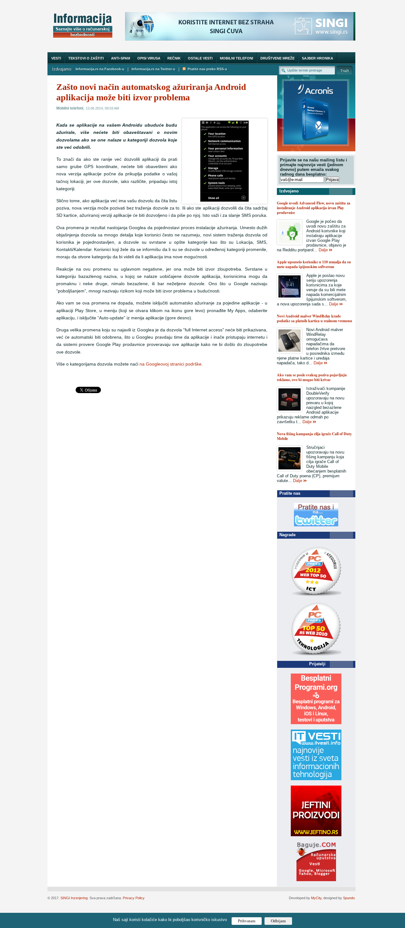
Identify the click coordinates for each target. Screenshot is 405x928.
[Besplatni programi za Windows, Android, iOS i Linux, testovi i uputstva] (316, 722)
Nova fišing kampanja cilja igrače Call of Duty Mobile (314, 436)
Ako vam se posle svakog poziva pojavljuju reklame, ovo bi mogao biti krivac (312, 377)
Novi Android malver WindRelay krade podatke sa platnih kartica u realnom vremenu (314, 318)
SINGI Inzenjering (74, 898)
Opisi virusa (148, 58)
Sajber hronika (317, 58)
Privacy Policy (134, 898)
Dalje (323, 250)
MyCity (316, 898)
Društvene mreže (277, 58)
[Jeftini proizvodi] (316, 834)
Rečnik (174, 58)
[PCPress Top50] (316, 595)
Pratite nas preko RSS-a (206, 69)
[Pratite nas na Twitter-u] (316, 525)
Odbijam (278, 921)
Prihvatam (246, 921)
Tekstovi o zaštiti (86, 58)
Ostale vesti (200, 58)
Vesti (56, 58)
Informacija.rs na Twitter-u (153, 69)
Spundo (349, 898)
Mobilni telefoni (236, 58)
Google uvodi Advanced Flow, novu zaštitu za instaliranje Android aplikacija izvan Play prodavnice (313, 207)
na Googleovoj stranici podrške (171, 364)
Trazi (344, 70)
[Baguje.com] (316, 879)
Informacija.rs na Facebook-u (100, 69)
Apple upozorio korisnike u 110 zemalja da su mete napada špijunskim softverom (314, 264)
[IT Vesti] (316, 778)
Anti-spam (120, 58)
